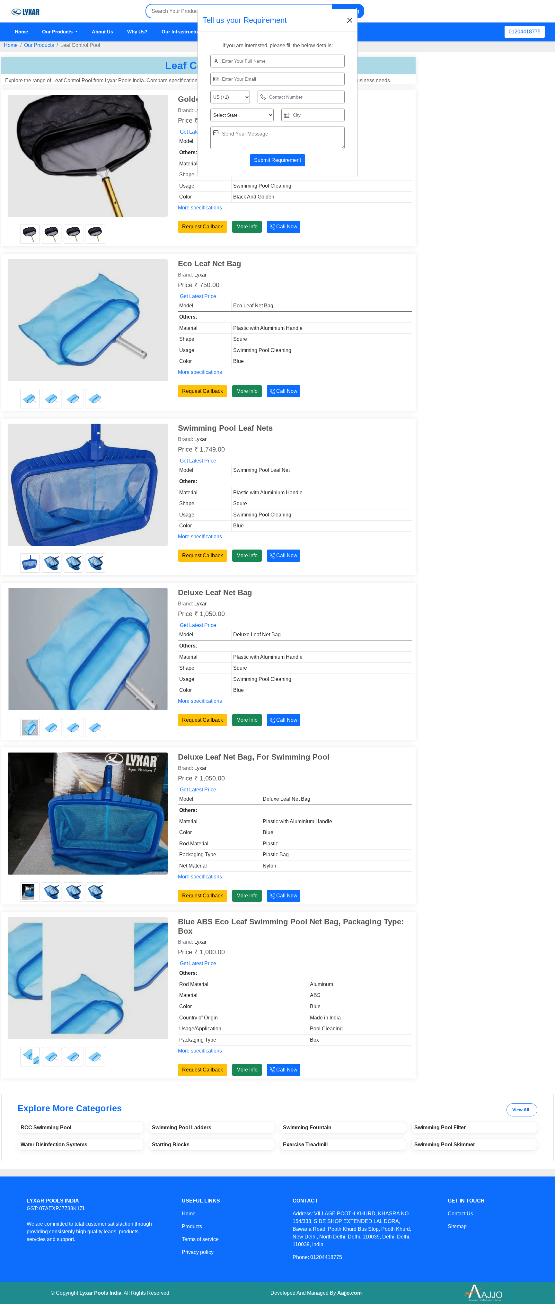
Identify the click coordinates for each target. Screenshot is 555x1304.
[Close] (350, 20)
